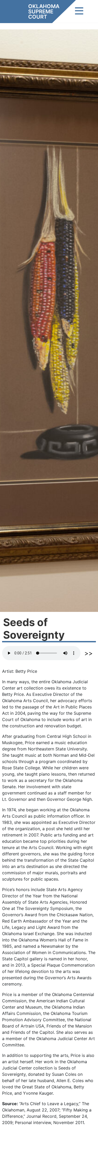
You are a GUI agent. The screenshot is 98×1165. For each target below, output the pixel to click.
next (88, 654)
